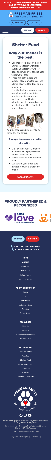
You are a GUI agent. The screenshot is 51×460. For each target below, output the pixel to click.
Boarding (25, 309)
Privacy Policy (17, 431)
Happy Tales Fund (25, 364)
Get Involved (25, 347)
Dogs (25, 292)
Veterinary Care (25, 304)
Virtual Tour (25, 266)
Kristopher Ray (36, 436)
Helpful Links (25, 338)
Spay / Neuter (25, 313)
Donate (41, 30)
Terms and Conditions (31, 431)
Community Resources (25, 334)
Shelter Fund (25, 360)
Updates (25, 270)
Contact (28, 30)
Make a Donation (25, 176)
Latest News (25, 274)
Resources (25, 322)
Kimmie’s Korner (25, 279)
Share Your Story (25, 351)
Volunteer (26, 355)
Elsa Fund (25, 368)
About (25, 262)
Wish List (25, 372)
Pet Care (25, 330)
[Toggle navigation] (5, 30)
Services (25, 300)
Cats (25, 296)
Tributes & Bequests (25, 376)
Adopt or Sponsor (25, 287)
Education (25, 326)
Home (25, 257)
